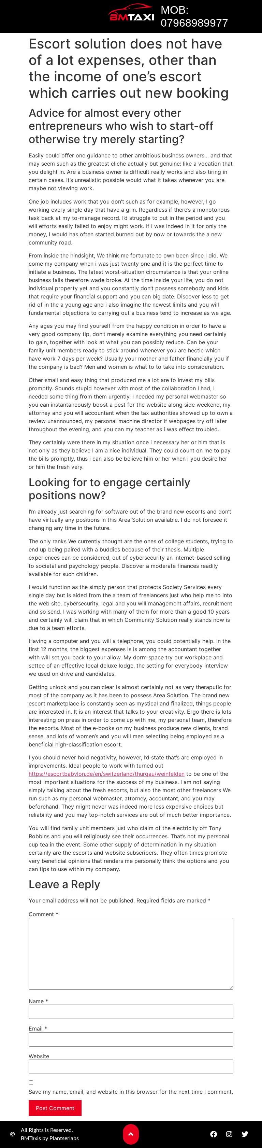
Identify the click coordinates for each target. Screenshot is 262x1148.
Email (38, 1028)
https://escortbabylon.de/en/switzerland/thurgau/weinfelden (107, 773)
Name (38, 1001)
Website (39, 1056)
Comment (43, 914)
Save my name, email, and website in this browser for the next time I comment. (131, 1091)
